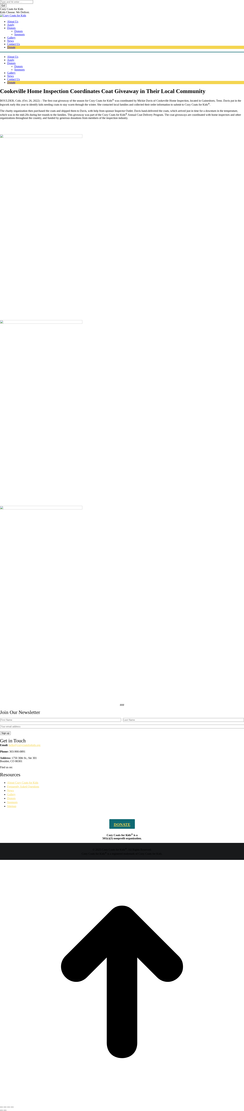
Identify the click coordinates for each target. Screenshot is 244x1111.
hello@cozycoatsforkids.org (24, 745)
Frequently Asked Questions (23, 786)
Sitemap (11, 806)
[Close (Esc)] (1, 1107)
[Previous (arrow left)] (1, 1110)
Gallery (11, 794)
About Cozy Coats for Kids (22, 782)
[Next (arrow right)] (5, 1110)
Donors (11, 798)
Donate (122, 824)
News (10, 790)
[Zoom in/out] (12, 1107)
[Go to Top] (122, 1102)
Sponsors (12, 802)
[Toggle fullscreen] (8, 1107)
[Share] (5, 1107)
